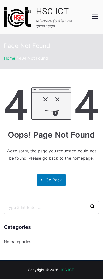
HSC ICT (52, 11)
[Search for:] (51, 207)
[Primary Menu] (95, 17)
